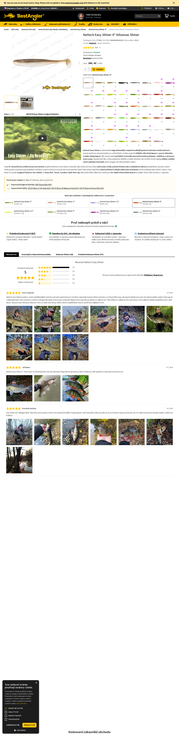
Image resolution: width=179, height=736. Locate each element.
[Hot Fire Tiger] (111, 118)
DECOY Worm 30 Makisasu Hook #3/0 (65, 188)
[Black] (123, 83)
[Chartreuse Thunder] (135, 95)
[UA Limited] (111, 141)
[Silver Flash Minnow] (170, 130)
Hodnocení (79, 8)
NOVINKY (115, 24)
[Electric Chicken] (88, 106)
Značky (82, 24)
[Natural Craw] (100, 130)
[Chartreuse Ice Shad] (88, 95)
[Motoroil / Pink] (158, 118)
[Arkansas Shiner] (88, 83)
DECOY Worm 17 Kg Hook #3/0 (39, 188)
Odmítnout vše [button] (12, 725)
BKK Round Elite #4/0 (43, 184)
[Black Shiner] (135, 83)
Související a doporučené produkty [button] (36, 254)
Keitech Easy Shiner (78, 29)
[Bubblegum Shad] (158, 83)
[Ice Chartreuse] (123, 118)
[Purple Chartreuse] (123, 130)
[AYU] (100, 83)
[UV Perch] (123, 141)
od (32, 8)
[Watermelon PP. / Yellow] (146, 141)
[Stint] (100, 141)
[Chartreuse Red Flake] (111, 95)
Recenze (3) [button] (11, 254)
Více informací (22, 703)
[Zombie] (158, 141)
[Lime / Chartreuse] (135, 118)
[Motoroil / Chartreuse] (146, 118)
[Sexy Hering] (135, 130)
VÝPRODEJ (132, 24)
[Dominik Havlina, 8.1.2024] (19, 432)
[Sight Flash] (158, 130)
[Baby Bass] (111, 83)
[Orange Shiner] (111, 130)
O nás (92, 8)
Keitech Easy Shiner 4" (98, 29)
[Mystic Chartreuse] (88, 130)
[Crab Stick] (146, 95)
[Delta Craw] (158, 95)
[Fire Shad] (123, 106)
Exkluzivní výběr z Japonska (108, 233)
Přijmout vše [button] (29, 725)
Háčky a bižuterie (33, 24)
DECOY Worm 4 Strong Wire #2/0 (91, 188)
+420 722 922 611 (93, 15)
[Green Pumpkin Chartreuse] (170, 106)
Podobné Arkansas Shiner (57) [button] (90, 254)
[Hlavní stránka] (24, 16)
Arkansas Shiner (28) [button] (64, 254)
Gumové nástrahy (28, 29)
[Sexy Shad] (146, 130)
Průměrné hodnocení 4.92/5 (22, 233)
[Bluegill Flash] (146, 83)
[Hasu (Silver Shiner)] (100, 118)
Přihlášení (147, 8)
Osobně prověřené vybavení (151, 233)
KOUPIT (99, 69)
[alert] (20, 707)
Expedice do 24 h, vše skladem (66, 233)
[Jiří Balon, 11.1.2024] (19, 388)
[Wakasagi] (135, 141)
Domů (6, 29)
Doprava (102, 8)
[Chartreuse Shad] (123, 95)
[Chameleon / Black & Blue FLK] (170, 83)
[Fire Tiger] (135, 106)
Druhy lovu (98, 24)
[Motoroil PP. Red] (170, 118)
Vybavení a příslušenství (59, 24)
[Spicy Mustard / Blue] (88, 141)
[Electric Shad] (100, 106)
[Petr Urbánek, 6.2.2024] (19, 319)
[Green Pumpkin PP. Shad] (88, 118)
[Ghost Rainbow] (146, 106)
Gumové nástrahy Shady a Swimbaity (53, 29)
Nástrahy (13, 24)
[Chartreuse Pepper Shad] (100, 95)
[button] (174, 3)
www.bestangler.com (74, 3)
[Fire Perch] (111, 106)
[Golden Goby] (158, 106)
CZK (172, 8)
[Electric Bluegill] (170, 95)
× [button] (36, 683)
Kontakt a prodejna (119, 8)
